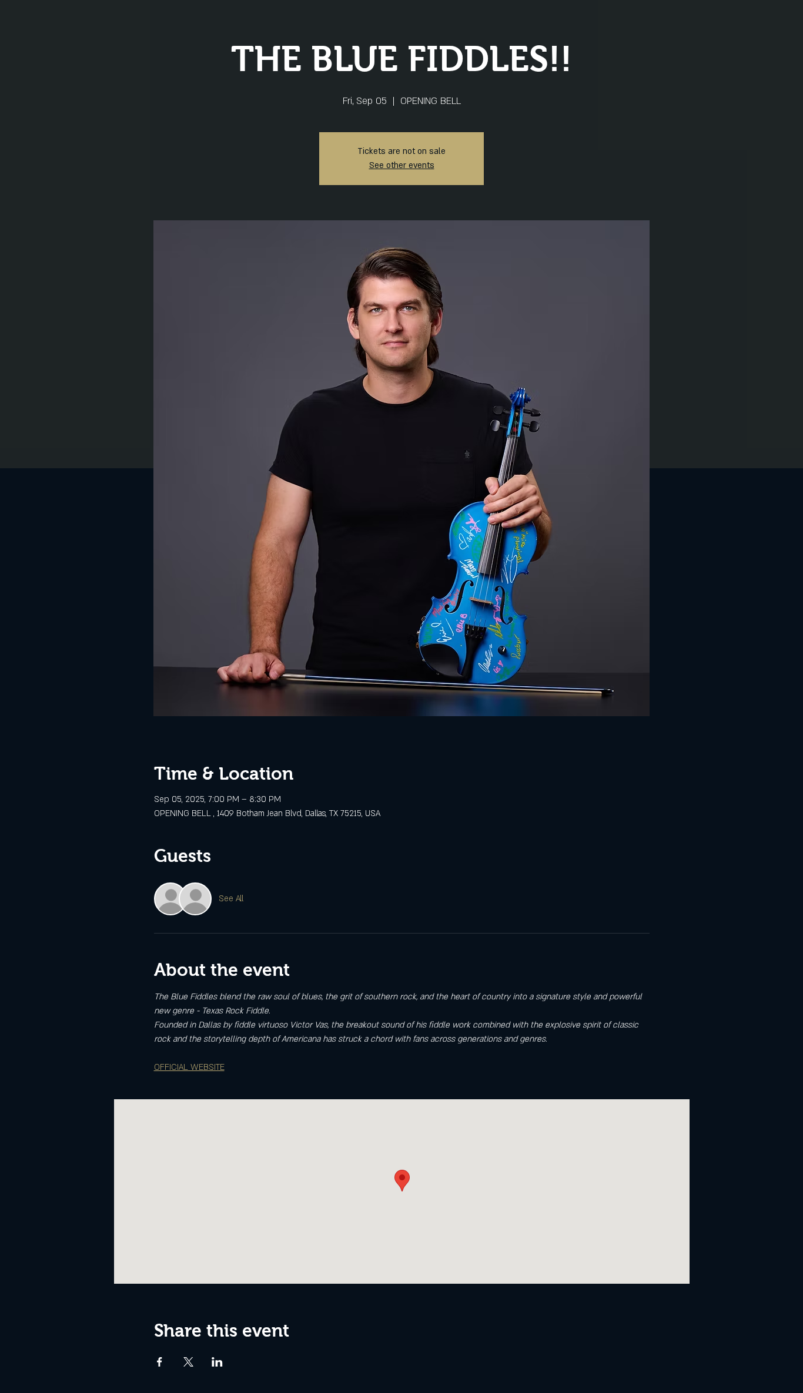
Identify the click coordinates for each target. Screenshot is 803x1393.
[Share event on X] (188, 1362)
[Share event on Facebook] (159, 1362)
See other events (401, 165)
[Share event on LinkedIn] (217, 1362)
